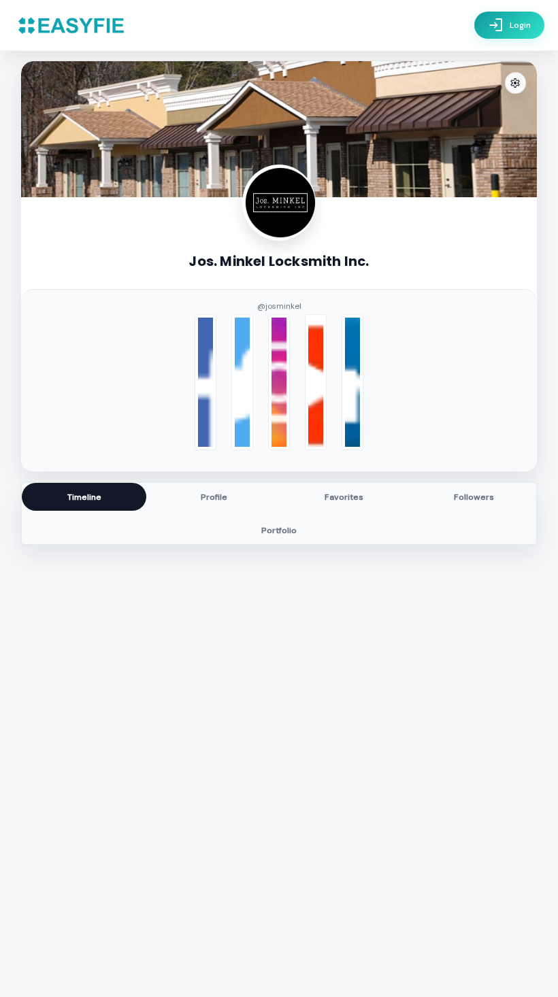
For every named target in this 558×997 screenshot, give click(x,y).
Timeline (84, 497)
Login (509, 25)
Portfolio (279, 530)
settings (515, 83)
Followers (474, 497)
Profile (214, 497)
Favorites (344, 497)
